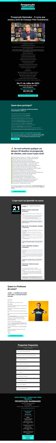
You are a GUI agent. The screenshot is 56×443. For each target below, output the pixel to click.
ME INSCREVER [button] (15, 138)
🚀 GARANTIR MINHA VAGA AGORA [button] (15, 335)
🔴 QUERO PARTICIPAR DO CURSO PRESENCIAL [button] (28, 437)
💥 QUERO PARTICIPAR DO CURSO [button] (18, 191)
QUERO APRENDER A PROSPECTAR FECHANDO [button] (28, 95)
